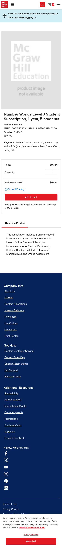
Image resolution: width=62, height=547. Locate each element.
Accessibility (11, 393)
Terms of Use (10, 504)
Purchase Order (13, 425)
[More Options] (58, 4)
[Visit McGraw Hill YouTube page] (6, 467)
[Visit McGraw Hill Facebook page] (6, 453)
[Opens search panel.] (42, 4)
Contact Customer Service (19, 351)
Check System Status (16, 364)
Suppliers (9, 431)
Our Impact (10, 329)
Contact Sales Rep (14, 357)
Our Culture (10, 323)
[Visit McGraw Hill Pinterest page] (6, 481)
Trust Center (11, 336)
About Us (9, 291)
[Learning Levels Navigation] (12, 4)
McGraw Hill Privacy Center (32, 528)
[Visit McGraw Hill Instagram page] (6, 474)
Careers (8, 297)
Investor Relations (14, 310)
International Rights (15, 406)
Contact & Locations (15, 304)
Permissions (11, 419)
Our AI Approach (13, 412)
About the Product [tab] (14, 223)
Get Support (11, 370)
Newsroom (10, 316)
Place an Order (12, 376)
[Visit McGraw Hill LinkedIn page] (6, 488)
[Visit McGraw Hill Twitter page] (6, 460)
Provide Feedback (14, 438)
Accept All (31, 541)
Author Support (12, 399)
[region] (31, 530)
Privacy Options (31, 535)
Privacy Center (11, 509)
